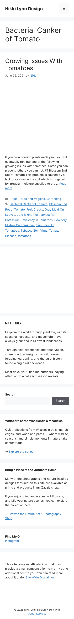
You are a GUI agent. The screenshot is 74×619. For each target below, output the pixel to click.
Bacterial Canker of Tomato (28, 204)
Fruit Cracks (35, 209)
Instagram (12, 541)
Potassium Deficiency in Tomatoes (29, 220)
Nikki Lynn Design (24, 8)
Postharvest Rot (44, 214)
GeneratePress (37, 613)
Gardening (54, 199)
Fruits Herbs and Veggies (27, 199)
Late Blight (24, 214)
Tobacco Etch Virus (34, 230)
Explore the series (21, 451)
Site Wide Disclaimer (40, 577)
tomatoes (24, 236)
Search (60, 400)
